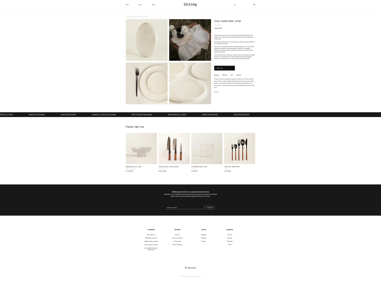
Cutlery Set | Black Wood (232, 166)
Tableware (131, 16)
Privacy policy (177, 241)
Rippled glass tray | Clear (134, 166)
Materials (224, 75)
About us (177, 234)
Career (230, 244)
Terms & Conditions (177, 238)
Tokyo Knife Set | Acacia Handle (169, 166)
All (126, 16)
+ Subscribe (209, 207)
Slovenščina (191, 267)
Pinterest (203, 241)
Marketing (229, 241)
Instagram (203, 234)
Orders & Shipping (177, 244)
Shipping (238, 75)
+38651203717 (151, 249)
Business (229, 238)
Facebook (203, 238)
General (230, 234)
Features (216, 75)
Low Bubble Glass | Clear (199, 166)
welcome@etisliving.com (151, 248)
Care (231, 75)
